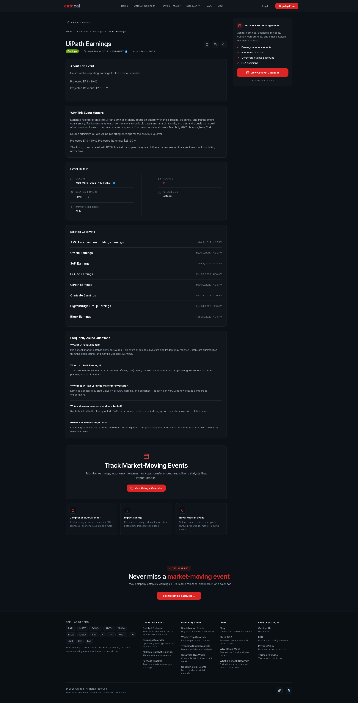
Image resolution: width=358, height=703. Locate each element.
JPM (94, 634)
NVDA (121, 628)
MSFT (82, 628)
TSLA (71, 634)
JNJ (111, 634)
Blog (220, 5)
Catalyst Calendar (144, 5)
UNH (70, 641)
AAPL (71, 628)
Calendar (82, 31)
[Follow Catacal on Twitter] (279, 690)
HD (80, 641)
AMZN (109, 628)
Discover (191, 5)
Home (124, 5)
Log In (265, 5)
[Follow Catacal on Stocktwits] (289, 690)
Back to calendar (80, 22)
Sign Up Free (287, 5)
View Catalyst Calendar (148, 488)
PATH (80, 196)
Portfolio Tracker (170, 5)
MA (89, 641)
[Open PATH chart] (87, 196)
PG (132, 634)
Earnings (98, 31)
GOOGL (96, 628)
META (82, 634)
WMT (122, 634)
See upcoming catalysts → (179, 595)
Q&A (209, 5)
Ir (164, 182)
